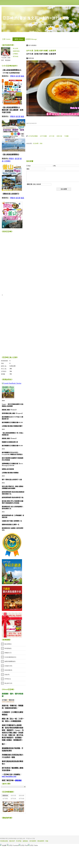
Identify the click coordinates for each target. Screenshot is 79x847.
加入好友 (15, 48)
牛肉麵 (66, 136)
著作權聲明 (32, 841)
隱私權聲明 (40, 841)
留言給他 (15, 56)
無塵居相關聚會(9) (10, 661)
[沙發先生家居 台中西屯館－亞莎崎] (5, 803)
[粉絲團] (1, 845)
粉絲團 (4, 845)
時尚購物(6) (8, 648)
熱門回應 (13, 798)
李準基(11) (8, 679)
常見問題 (18, 841)
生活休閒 (35, 143)
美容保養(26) (8, 670)
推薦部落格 (16, 51)
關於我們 (12, 841)
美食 (41, 143)
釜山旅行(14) (8, 683)
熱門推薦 (21, 798)
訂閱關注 (15, 54)
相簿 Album (19, 39)
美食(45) (7, 674)
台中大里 (51, 136)
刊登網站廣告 (4, 841)
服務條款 (25, 841)
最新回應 (13, 795)
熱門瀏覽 (5, 798)
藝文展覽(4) (8, 644)
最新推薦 (21, 795)
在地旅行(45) (8, 666)
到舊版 (74, 19)
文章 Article (6, 39)
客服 (46, 841)
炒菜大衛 (59, 136)
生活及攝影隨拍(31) (10, 657)
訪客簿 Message (31, 39)
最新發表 (5, 795)
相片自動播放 (32, 45)
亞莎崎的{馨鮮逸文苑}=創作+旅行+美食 (36, 18)
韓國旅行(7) (8, 652)
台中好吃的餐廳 (33, 136)
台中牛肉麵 (43, 136)
